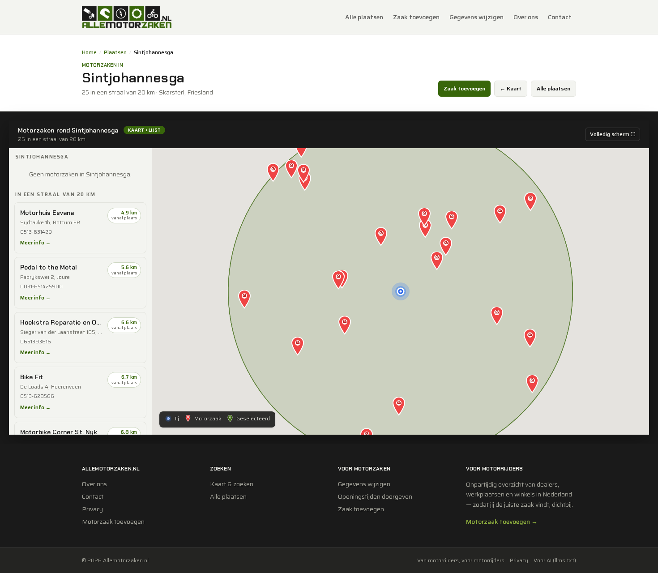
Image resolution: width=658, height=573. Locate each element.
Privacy (92, 509)
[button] (437, 261)
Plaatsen (115, 52)
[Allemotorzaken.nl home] (126, 17)
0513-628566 (37, 396)
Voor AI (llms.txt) (555, 560)
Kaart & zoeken (231, 484)
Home (89, 52)
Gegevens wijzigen (476, 17)
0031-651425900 (41, 287)
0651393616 (35, 342)
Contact (560, 17)
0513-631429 (36, 232)
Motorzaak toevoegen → (502, 521)
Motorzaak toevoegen (113, 521)
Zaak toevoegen (416, 17)
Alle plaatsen (364, 17)
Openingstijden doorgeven (375, 496)
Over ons (525, 17)
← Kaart (510, 88)
